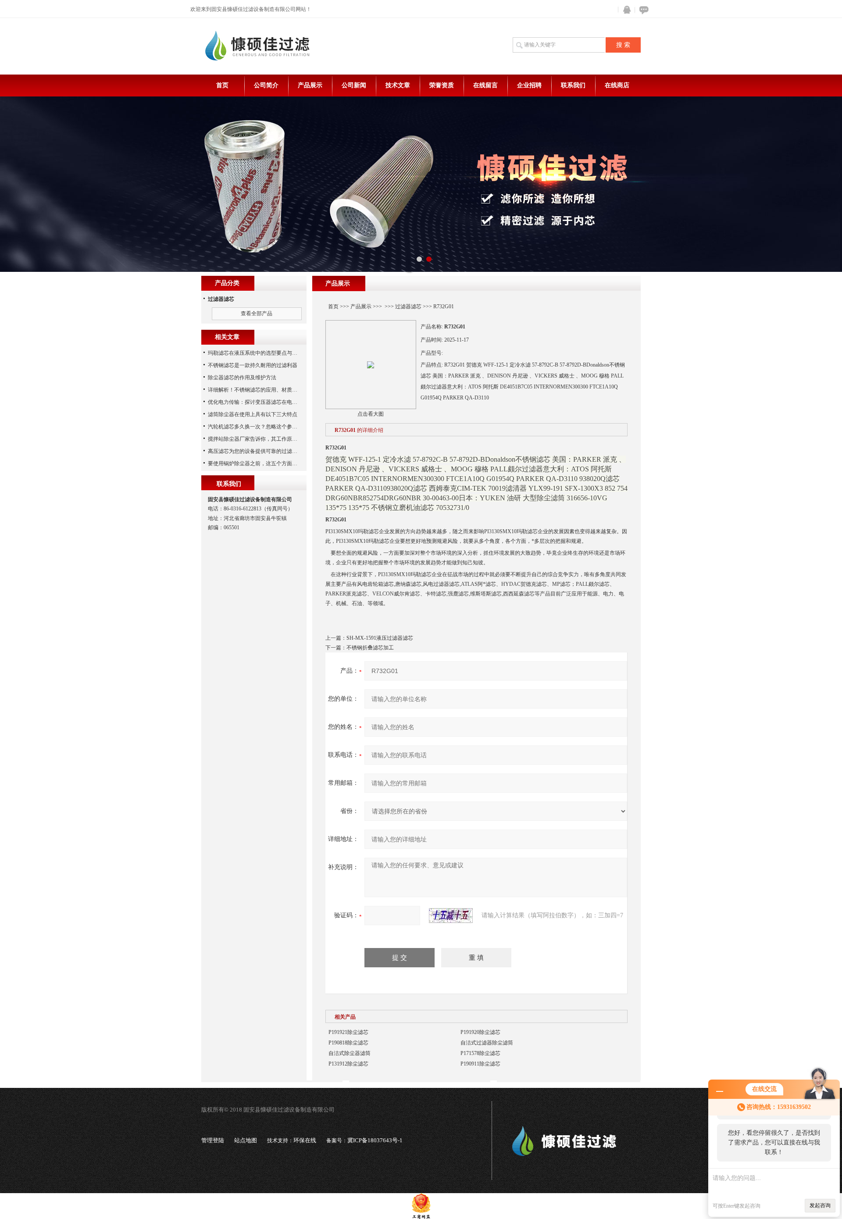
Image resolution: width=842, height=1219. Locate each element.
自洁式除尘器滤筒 (349, 1053)
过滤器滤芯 (408, 306)
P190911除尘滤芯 (480, 1064)
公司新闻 (354, 85)
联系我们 (573, 85)
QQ (625, 9)
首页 (222, 85)
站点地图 (245, 1140)
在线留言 (485, 85)
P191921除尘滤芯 (348, 1032)
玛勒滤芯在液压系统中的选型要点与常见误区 (260, 353)
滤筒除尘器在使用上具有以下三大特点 (252, 414)
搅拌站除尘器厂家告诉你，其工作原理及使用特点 (266, 439)
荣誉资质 (441, 85)
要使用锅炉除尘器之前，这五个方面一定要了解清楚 (268, 463)
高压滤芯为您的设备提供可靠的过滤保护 (255, 451)
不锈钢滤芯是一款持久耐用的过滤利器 (252, 365)
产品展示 (310, 85)
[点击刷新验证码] (451, 915)
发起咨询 (820, 1205)
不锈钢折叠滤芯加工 (370, 648)
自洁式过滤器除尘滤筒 (486, 1043)
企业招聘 (529, 85)
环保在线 (304, 1140)
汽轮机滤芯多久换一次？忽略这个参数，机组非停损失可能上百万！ (287, 427)
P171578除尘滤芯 (480, 1053)
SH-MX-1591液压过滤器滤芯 (379, 638)
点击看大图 (370, 414)
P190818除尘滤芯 (348, 1043)
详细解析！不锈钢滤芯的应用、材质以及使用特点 (266, 390)
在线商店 (617, 85)
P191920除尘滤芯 (480, 1032)
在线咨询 (642, 9)
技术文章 (397, 85)
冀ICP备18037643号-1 (375, 1140)
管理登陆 (212, 1140)
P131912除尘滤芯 (348, 1064)
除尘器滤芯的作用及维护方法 (242, 377)
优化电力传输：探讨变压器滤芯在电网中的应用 (263, 402)
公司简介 (266, 85)
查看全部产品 (256, 313)
